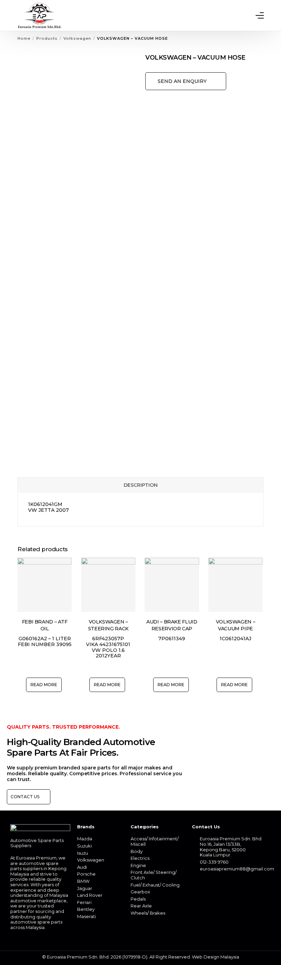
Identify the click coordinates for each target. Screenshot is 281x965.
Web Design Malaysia (215, 957)
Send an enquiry (182, 81)
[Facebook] (197, 884)
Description (141, 485)
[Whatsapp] (209, 884)
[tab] (140, 485)
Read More (43, 684)
